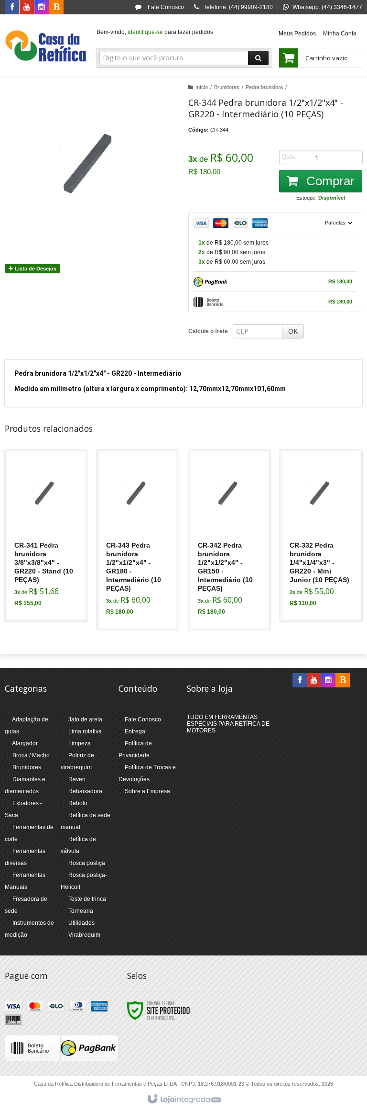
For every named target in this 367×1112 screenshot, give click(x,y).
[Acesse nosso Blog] (56, 7)
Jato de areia (85, 719)
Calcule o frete (208, 331)
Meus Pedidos (297, 33)
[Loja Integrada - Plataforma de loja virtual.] (184, 1099)
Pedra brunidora (264, 87)
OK (293, 331)
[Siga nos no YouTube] (314, 680)
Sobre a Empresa (147, 791)
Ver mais (51, 573)
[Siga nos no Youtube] (27, 7)
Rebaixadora (85, 791)
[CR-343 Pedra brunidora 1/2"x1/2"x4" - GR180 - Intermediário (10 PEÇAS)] (137, 540)
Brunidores (226, 87)
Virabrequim (84, 935)
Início (201, 87)
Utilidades (81, 923)
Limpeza (79, 743)
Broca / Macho (31, 755)
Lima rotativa (85, 731)
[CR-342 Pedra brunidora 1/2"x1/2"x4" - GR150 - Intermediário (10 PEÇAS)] (229, 540)
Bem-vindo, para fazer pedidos (155, 32)
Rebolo (77, 803)
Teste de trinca (87, 899)
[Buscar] (258, 58)
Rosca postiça (86, 863)
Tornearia (80, 911)
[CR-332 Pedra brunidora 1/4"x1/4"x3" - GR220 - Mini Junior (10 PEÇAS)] (321, 535)
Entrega (135, 731)
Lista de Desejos (34, 268)
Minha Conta (339, 33)
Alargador (25, 743)
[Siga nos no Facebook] (12, 7)
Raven (77, 779)
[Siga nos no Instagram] (41, 7)
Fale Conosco (165, 7)
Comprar (329, 181)
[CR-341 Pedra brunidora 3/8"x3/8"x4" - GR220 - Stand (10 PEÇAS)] (46, 535)
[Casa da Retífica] (46, 46)
